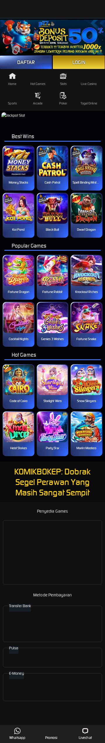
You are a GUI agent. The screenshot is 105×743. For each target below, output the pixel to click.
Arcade (38, 103)
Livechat (85, 737)
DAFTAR (26, 62)
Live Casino (89, 84)
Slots (63, 84)
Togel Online (88, 103)
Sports (12, 103)
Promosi (51, 737)
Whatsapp (17, 737)
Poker (63, 103)
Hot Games (38, 84)
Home (12, 84)
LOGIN (79, 62)
